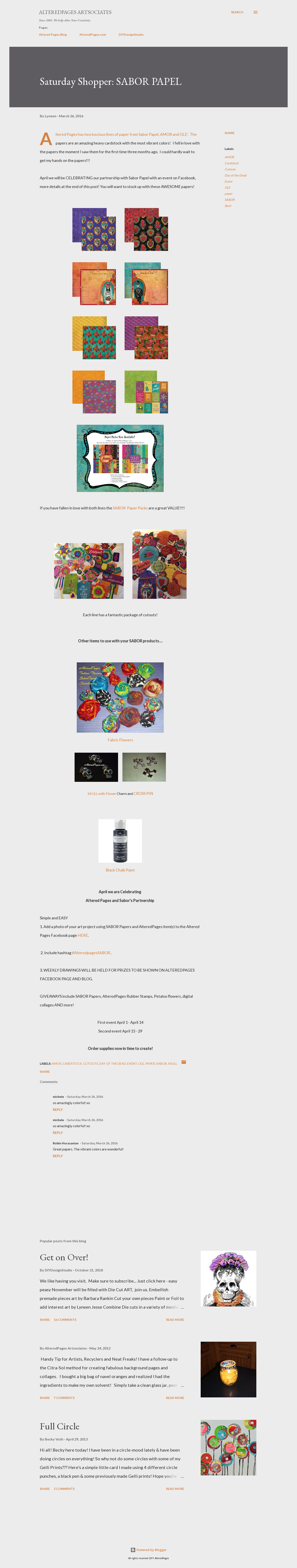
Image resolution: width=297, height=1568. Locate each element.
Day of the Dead (235, 175)
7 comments (64, 1398)
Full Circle (59, 1426)
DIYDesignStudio (131, 34)
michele (58, 1096)
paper (228, 193)
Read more (175, 1319)
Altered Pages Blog (53, 34)
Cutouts (230, 169)
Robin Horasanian (65, 1143)
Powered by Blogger (151, 1550)
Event (228, 181)
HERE (83, 935)
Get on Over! (64, 1257)
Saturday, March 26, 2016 (85, 1096)
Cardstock (232, 163)
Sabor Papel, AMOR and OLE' (163, 134)
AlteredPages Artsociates (75, 12)
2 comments (64, 1489)
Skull (228, 206)
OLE (227, 187)
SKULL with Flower (102, 793)
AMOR (229, 157)
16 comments (65, 1319)
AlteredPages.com (92, 34)
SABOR (230, 199)
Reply (58, 1109)
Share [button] (230, 133)
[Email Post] (183, 1063)
